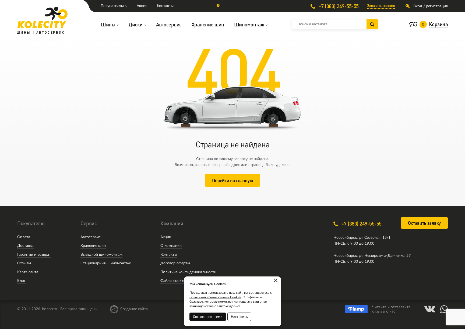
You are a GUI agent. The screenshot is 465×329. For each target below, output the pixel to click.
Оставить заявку (424, 223)
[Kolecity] (42, 17)
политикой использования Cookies (215, 297)
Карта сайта (27, 272)
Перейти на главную (232, 180)
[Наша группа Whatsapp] (444, 309)
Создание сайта (134, 309)
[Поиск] (372, 24)
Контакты (165, 6)
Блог (21, 281)
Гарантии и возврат (34, 255)
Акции (142, 6)
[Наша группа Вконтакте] (429, 309)
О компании (171, 246)
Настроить (239, 316)
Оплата (23, 237)
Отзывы (24, 263)
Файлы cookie (172, 281)
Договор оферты (175, 263)
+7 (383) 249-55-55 (338, 6)
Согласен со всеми (208, 316)
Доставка (25, 246)
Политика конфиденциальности (188, 272)
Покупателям (112, 6)
